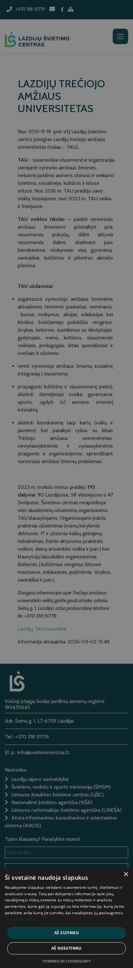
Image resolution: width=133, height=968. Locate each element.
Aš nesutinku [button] (66, 948)
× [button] (125, 874)
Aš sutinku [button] (66, 932)
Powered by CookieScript (67, 961)
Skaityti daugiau (20, 919)
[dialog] (66, 484)
